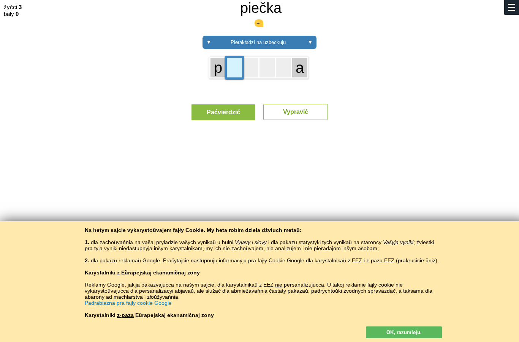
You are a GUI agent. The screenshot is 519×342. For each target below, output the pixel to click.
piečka (261, 8)
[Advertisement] (259, 196)
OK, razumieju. (404, 332)
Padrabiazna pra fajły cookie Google (128, 303)
